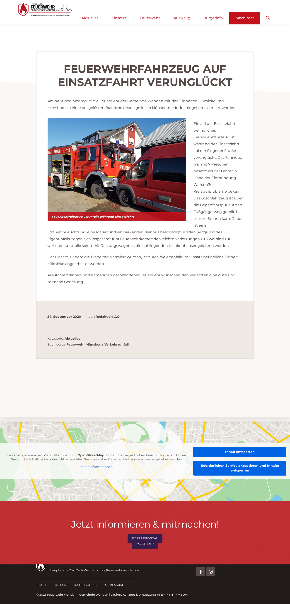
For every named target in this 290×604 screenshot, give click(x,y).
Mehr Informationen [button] (97, 467)
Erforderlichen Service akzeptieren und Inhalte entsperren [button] (240, 468)
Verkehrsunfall (116, 344)
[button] (267, 17)
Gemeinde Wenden (93, 594)
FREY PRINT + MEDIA (172, 594)
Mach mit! (145, 544)
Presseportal (145, 538)
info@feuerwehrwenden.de (119, 570)
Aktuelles (72, 338)
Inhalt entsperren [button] (240, 452)
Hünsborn (94, 344)
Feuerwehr (75, 344)
